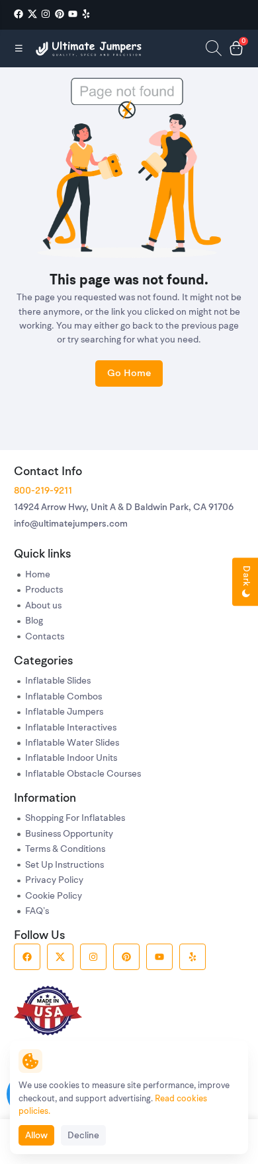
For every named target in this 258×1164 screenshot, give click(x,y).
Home (37, 575)
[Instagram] (45, 14)
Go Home (129, 374)
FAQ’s (37, 912)
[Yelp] (86, 14)
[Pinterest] (59, 14)
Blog (34, 621)
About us (43, 606)
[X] (32, 14)
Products (44, 590)
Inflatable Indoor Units (71, 758)
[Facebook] (18, 14)
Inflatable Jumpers (64, 712)
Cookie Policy (53, 896)
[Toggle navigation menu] (19, 48)
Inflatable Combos (63, 697)
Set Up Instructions (64, 865)
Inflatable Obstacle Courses (83, 774)
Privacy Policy (54, 881)
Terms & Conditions (65, 850)
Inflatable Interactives (70, 728)
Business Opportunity (69, 834)
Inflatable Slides (58, 681)
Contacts (44, 637)
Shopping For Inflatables (75, 819)
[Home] (89, 48)
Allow (36, 1135)
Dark (246, 577)
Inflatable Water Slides (72, 743)
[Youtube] (72, 14)
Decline (83, 1135)
